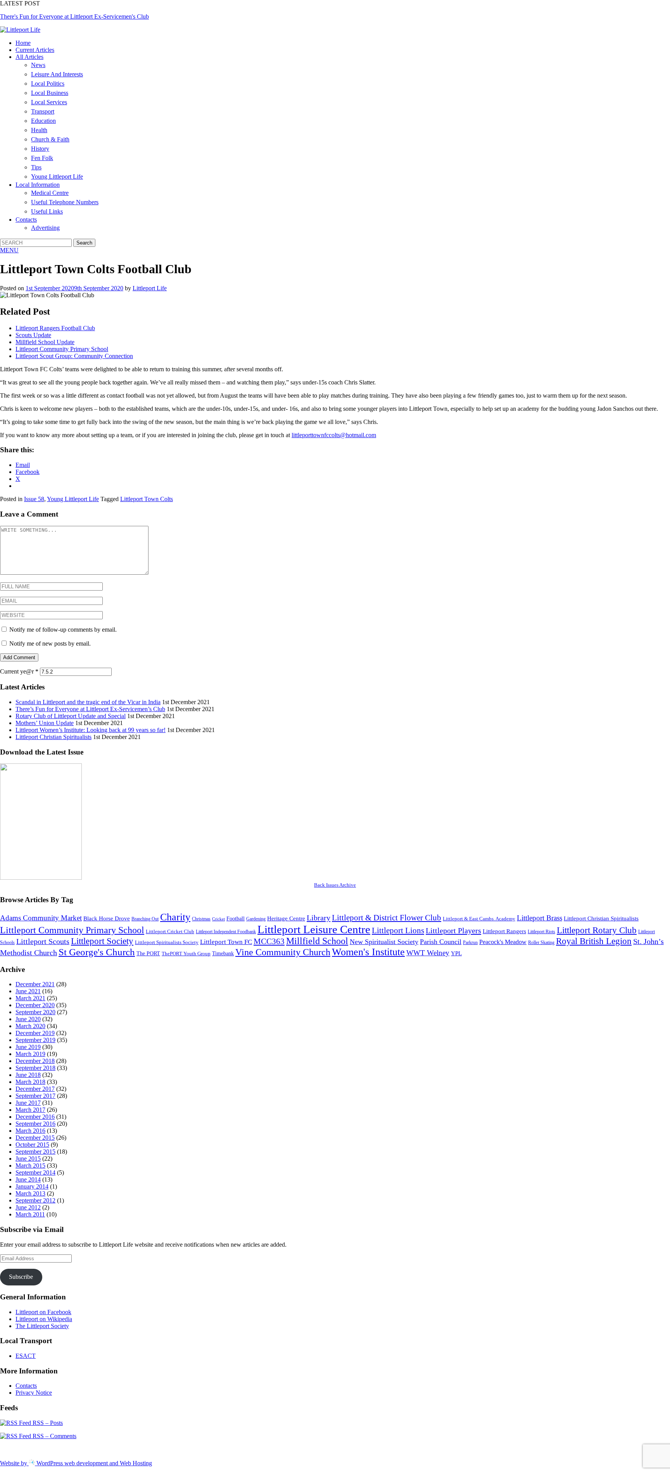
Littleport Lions (398, 930)
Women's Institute (368, 952)
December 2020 (35, 1005)
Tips (36, 167)
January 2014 (32, 1186)
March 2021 (30, 998)
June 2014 (28, 1179)
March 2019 (30, 1054)
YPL (456, 953)
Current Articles (35, 50)
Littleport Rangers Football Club (55, 328)
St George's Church (97, 951)
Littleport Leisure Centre (313, 929)
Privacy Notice (34, 1392)
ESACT (26, 1355)
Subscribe (21, 1276)
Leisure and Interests (57, 74)
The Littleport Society (42, 1326)
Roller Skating (541, 942)
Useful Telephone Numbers (64, 202)
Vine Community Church (282, 952)
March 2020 (30, 1026)
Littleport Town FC (226, 942)
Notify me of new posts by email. (50, 643)
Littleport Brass (539, 918)
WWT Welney (427, 953)
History (40, 148)
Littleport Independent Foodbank (226, 931)
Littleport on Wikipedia (44, 1319)
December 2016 (35, 1116)
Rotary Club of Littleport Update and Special (71, 716)
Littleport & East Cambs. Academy (479, 919)
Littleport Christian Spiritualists (54, 737)
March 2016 (30, 1130)
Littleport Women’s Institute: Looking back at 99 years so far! (91, 730)
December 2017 (35, 1088)
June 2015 (28, 1158)
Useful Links (47, 211)
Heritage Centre (286, 918)
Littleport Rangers (504, 931)
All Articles (29, 56)
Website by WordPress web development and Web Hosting (76, 1463)
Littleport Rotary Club (597, 930)
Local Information (38, 184)
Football (235, 918)
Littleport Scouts (42, 941)
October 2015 (32, 1144)
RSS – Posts (47, 1423)
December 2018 (35, 1061)
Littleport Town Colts (146, 499)
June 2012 (28, 1207)
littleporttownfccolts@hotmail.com (334, 435)
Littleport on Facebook (43, 1312)
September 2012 (35, 1200)
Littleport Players (453, 930)
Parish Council (440, 942)
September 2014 (35, 1172)
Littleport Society (102, 941)
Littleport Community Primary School (62, 349)
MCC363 (269, 941)
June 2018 (28, 1075)
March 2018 (30, 1081)
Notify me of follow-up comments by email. (63, 629)
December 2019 (35, 1033)
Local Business (49, 93)
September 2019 (35, 1040)
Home (23, 43)
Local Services (49, 102)
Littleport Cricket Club (170, 931)
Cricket (218, 919)
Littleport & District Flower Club (386, 917)
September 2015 (35, 1151)
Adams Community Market (41, 918)
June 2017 (28, 1102)
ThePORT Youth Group (186, 953)
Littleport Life (150, 288)
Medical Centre (50, 193)
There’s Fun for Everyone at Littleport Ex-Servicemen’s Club (90, 709)
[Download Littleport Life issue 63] (41, 877)
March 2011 (30, 1214)
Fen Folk (42, 158)
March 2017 (30, 1109)
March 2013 (30, 1193)
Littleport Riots (541, 931)
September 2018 (35, 1068)
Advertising (45, 227)
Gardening (256, 919)
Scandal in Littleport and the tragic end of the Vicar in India (88, 702)
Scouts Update (33, 335)
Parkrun (470, 942)
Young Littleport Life (57, 176)
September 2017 (35, 1095)
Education (43, 120)
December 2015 (35, 1137)
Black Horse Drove (106, 918)
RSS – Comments (53, 1436)
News (38, 65)
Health (39, 130)
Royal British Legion (594, 941)
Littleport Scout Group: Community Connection (74, 356)
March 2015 (30, 1165)
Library (318, 917)
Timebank (223, 953)
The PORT (148, 953)
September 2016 (35, 1123)
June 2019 (28, 1047)
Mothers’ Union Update (45, 723)
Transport (42, 111)
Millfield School (317, 941)
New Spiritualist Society (384, 942)
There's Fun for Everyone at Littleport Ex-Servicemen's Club (74, 16)
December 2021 (35, 984)
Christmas (201, 919)
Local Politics (47, 83)
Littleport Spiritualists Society (167, 942)
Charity (175, 917)
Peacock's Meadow (503, 942)
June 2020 (28, 1019)
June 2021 (28, 991)
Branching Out (145, 919)
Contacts (26, 219)
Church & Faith (50, 139)
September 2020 (35, 1012)
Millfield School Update (45, 342)
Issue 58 (34, 499)
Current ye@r (19, 671)
